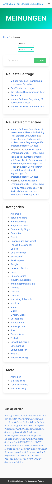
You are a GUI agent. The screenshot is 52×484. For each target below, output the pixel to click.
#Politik (30, 438)
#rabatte (38, 438)
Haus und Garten (19, 268)
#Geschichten (22, 422)
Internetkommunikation (23, 283)
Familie (14, 237)
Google (14, 264)
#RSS (21, 442)
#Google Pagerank (14, 425)
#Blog (36, 415)
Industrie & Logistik (21, 279)
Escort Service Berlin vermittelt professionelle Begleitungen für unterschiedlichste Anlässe (27, 142)
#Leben (27, 428)
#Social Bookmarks (28, 452)
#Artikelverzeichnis (22, 415)
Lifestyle (15, 291)
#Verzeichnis (11, 462)
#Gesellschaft (37, 422)
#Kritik (19, 428)
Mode (14, 307)
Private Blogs (17, 322)
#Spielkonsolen (12, 455)
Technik (15, 338)
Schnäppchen (18, 326)
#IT (25, 425)
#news (33, 432)
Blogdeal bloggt (19, 221)
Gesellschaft (17, 256)
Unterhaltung (17, 345)
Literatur (15, 295)
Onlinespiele (17, 318)
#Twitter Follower (23, 458)
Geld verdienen (18, 252)
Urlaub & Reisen (19, 349)
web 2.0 (15, 353)
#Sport (24, 455)
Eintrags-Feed (18, 380)
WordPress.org (18, 388)
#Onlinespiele (11, 435)
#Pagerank (24, 435)
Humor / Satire (18, 276)
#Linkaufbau (37, 428)
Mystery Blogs (18, 314)
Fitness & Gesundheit (21, 244)
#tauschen (33, 455)
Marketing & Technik (21, 299)
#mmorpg (9, 432)
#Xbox (21, 462)
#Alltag (8, 415)
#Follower (23, 418)
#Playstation (19, 438)
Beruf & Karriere (19, 217)
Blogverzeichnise (19, 225)
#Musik (18, 432)
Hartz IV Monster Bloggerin (25, 187)
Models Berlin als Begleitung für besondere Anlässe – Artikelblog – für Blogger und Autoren (28, 132)
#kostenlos (10, 428)
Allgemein (16, 213)
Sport (14, 330)
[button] (49, 3)
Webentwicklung (19, 357)
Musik (14, 310)
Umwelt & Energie (20, 342)
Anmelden (16, 376)
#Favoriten (11, 418)
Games (14, 248)
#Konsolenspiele (36, 425)
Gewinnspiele (17, 260)
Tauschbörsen (18, 334)
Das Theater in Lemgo (22, 88)
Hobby (14, 272)
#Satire (20, 445)
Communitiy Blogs (20, 229)
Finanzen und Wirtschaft (23, 241)
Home (5, 37)
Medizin (15, 303)
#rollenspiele (11, 442)
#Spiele (42, 452)
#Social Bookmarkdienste (26, 448)
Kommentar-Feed (19, 384)
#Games (32, 418)
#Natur (26, 432)
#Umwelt (36, 458)
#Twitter (8, 458)
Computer (16, 233)
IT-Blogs (15, 287)
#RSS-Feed (29, 442)
